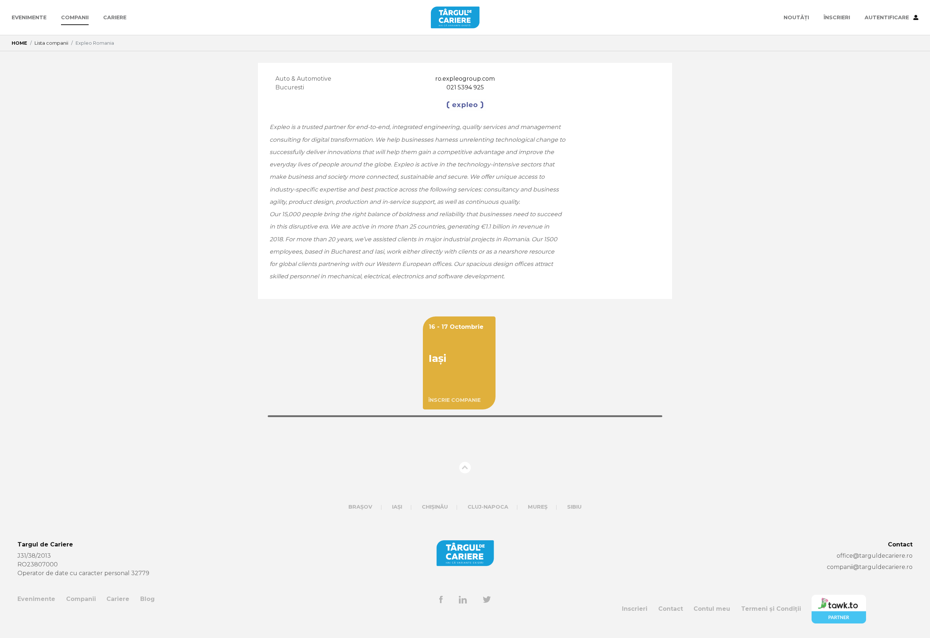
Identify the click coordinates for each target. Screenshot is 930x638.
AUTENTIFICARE (887, 17)
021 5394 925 (465, 87)
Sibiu (574, 507)
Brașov (360, 507)
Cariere (114, 17)
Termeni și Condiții (771, 608)
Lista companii (51, 43)
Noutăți (796, 17)
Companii (75, 17)
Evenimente (29, 17)
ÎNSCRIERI (837, 17)
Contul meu (712, 608)
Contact (670, 608)
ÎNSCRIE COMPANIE (454, 400)
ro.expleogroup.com (465, 78)
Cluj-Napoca (488, 507)
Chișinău (435, 507)
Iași (397, 507)
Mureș (537, 507)
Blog (147, 598)
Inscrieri (634, 608)
